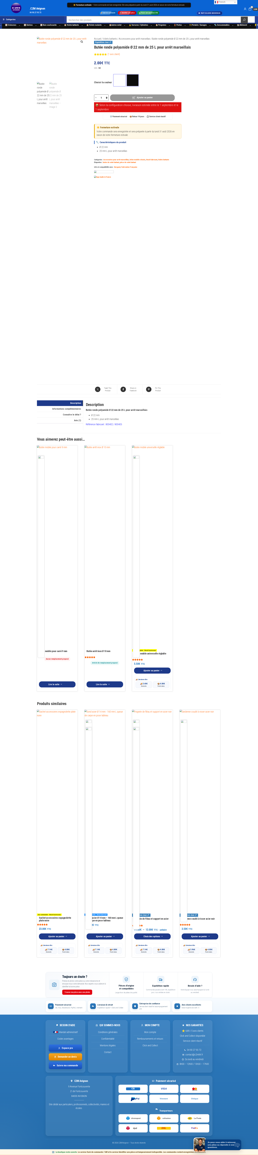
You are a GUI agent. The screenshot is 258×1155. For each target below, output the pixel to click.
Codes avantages (65, 1038)
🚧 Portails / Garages (198, 25)
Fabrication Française (129, 167)
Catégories (10, 19)
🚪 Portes (178, 25)
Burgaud (117, 167)
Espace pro (67, 1048)
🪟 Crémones (10, 25)
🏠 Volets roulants (94, 25)
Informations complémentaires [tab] (66, 409)
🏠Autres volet (115, 25)
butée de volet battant (111, 162)
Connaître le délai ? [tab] (72, 414)
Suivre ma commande (67, 1065)
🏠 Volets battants (71, 25)
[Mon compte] (245, 9)
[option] (119, 80)
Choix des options (152, 936)
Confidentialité (107, 1038)
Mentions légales (108, 1045)
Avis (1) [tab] (77, 420)
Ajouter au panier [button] (152, 670)
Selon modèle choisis (137, 160)
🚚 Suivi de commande (107, 13)
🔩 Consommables (222, 25)
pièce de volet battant (128, 162)
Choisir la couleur (103, 82)
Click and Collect (150, 1045)
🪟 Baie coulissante (48, 25)
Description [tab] (75, 403)
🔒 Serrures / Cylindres (138, 25)
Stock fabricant (151, 160)
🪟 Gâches (28, 25)
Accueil (97, 38)
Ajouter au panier (145, 97)
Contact (107, 1052)
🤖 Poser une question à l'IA (148, 13)
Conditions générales (107, 1032)
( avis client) (114, 54)
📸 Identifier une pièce (127, 13)
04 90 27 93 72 (194, 1050)
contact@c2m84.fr (194, 1054)
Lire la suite (53, 684)
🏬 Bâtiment (242, 25)
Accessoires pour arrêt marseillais (134, 38)
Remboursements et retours (150, 1038)
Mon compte (150, 1032)
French (221, 2)
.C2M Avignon (37, 8)
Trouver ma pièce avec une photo (77, 992)
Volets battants (110, 38)
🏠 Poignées (161, 25)
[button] (81, 41)
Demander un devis (67, 1056)
